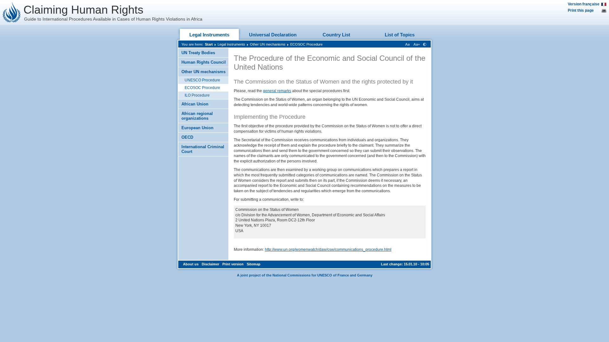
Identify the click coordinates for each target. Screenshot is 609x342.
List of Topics (400, 34)
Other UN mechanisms (267, 44)
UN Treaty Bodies (198, 52)
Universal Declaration (273, 34)
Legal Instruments (209, 34)
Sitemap (253, 264)
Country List (336, 34)
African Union (194, 104)
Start (209, 44)
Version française (583, 4)
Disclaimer (210, 264)
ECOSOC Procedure (306, 44)
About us (191, 264)
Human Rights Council (203, 62)
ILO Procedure (197, 95)
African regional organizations (197, 116)
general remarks (277, 91)
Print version (233, 264)
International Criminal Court (202, 149)
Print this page (581, 10)
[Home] (11, 12)
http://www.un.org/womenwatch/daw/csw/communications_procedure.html (328, 249)
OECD (187, 137)
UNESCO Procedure (202, 80)
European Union (197, 127)
